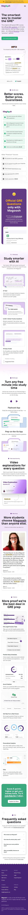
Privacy (3, 880)
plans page (20, 859)
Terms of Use (4, 875)
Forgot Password (17, 877)
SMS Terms (3, 877)
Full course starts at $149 (9, 38)
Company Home (4, 887)
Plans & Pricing (17, 872)
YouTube (16, 887)
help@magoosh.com (18, 827)
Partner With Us (4, 889)
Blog (15, 889)
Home (2, 872)
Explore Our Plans (14, 801)
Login (15, 875)
